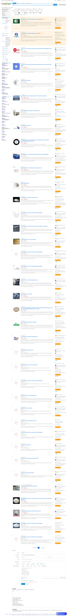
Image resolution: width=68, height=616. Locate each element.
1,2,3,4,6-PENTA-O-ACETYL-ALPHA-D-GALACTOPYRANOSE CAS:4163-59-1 (34, 226)
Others (3, 12)
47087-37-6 (3, 80)
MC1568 (3, 90)
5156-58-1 (3, 67)
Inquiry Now (58, 42)
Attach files (23, 578)
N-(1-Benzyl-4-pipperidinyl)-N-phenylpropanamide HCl (6, 68)
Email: (18, 559)
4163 (9, 7)
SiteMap (26, 614)
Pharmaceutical (6, 7)
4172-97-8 (3, 103)
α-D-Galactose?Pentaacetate (26, 444)
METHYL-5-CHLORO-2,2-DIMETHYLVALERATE (5, 84)
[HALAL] (55, 353)
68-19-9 (3, 139)
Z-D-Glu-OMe (3, 81)
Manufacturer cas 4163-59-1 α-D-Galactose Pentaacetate (30, 19)
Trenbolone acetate (4, 134)
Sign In (10, 0)
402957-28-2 (3, 136)
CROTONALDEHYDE (4, 101)
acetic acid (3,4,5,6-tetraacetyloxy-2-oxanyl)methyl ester (30, 110)
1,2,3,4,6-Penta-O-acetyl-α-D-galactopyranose (29, 395)
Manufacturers (30, 614)
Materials (3, 14)
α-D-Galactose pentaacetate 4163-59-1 (27, 472)
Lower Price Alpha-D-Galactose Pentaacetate (28, 322)
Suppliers (18, 3)
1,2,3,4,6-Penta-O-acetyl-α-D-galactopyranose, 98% (29, 458)
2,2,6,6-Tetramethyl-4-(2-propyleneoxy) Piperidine (5, 93)
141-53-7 (3, 124)
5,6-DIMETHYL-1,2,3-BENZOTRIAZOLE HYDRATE (5, 116)
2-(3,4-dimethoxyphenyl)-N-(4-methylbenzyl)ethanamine (6, 119)
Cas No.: (18, 552)
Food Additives (4, 15)
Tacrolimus (3, 122)
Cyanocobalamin (4, 140)
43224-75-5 (3, 92)
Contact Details (62, 34)
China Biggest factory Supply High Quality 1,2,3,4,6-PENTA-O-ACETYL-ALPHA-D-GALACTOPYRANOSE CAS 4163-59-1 (35, 141)
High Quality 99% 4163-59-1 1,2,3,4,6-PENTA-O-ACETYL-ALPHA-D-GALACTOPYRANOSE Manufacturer (36, 499)
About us (7, 614)
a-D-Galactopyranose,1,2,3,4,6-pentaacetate (28, 239)
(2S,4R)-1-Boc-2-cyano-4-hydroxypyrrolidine (5, 65)
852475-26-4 (3, 89)
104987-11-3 (3, 121)
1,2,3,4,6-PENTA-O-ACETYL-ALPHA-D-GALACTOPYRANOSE (31, 212)
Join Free (12, 0)
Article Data (50, 614)
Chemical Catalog (55, 614)
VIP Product (33, 614)
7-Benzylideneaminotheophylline (6, 71)
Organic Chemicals (5, 11)
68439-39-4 (3, 86)
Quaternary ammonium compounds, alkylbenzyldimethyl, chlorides (6, 129)
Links (16, 614)
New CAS (42, 614)
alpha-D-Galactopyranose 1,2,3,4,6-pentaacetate (29, 364)
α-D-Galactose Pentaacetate (26, 80)
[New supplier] (24, 14)
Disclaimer (23, 614)
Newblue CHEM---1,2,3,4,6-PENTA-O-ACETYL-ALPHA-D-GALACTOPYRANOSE (34, 154)
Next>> (43, 547)
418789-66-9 (3, 118)
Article (30, 3)
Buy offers (22, 3)
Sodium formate (4, 125)
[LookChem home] (7, 4)
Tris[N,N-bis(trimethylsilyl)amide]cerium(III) (6, 112)
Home (55, 0)
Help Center (19, 614)
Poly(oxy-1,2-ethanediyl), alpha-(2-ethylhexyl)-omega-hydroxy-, (6, 87)
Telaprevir (3, 137)
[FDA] (57, 368)
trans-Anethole (4, 109)
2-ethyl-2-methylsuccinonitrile (5, 104)
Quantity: (18, 557)
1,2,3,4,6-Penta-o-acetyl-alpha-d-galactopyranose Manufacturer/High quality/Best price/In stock (36, 49)
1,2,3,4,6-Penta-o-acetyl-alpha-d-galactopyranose (29, 33)
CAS (39, 614)
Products (14, 3)
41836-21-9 (3, 111)
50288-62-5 (3, 73)
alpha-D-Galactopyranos (25, 183)
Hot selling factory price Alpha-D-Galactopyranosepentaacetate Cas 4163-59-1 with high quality (36, 65)
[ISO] (55, 22)
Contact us (13, 614)
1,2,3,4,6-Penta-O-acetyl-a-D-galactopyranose (29, 420)
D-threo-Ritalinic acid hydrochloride (4, 78)
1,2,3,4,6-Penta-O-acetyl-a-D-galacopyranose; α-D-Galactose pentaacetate (33, 95)
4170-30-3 (3, 100)
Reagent (3, 13)
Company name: (17, 561)
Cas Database (46, 614)
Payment (10, 614)
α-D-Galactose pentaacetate (26, 125)
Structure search (27, 3)
